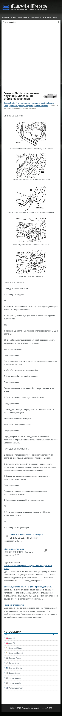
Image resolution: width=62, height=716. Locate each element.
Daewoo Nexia (9, 103)
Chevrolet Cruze (15, 648)
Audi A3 (11, 643)
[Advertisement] (31, 59)
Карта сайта (36, 17)
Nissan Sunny (14, 673)
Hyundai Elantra (15, 668)
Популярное (23, 17)
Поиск (56, 17)
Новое (14, 17)
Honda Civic (13, 663)
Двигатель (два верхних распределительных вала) (28, 106)
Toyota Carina (14, 678)
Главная (5, 17)
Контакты (47, 17)
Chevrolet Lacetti (15, 653)
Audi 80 (11, 638)
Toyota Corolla (14, 683)
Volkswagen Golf (15, 688)
